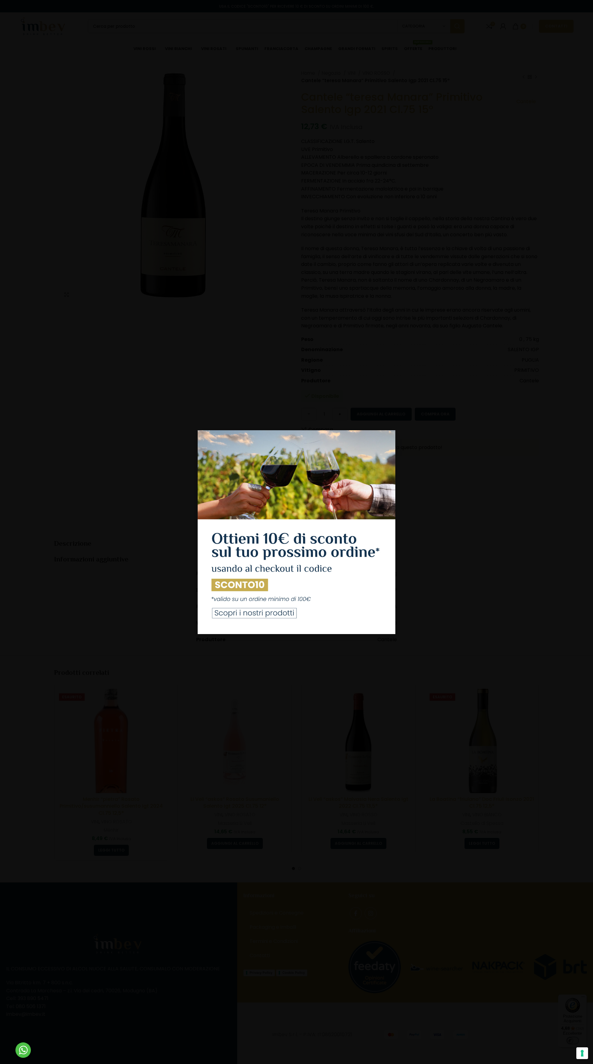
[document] (296, 532)
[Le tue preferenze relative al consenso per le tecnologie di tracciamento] (582, 1053)
